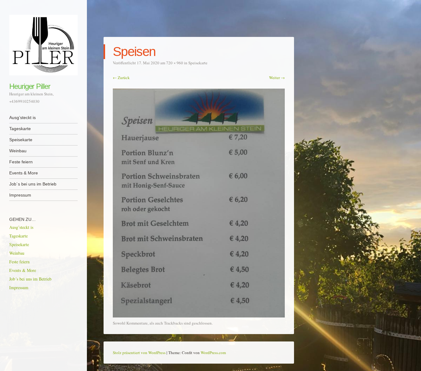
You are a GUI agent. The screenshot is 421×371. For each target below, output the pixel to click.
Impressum (20, 195)
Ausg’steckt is (22, 117)
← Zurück (121, 77)
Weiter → (277, 77)
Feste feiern (21, 161)
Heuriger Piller (29, 86)
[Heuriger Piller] (43, 45)
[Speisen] (199, 316)
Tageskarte (20, 128)
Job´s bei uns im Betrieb (32, 184)
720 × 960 (174, 63)
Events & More (23, 172)
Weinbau (18, 150)
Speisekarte (20, 139)
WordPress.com (213, 352)
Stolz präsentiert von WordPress (139, 352)
